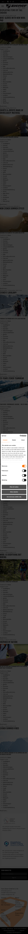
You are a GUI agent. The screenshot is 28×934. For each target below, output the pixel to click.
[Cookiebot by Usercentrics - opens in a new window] (20, 436)
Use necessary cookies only (14, 496)
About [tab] (23, 440)
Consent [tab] (5, 440)
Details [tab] (14, 440)
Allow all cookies (14, 487)
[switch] (24, 471)
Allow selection (14, 492)
